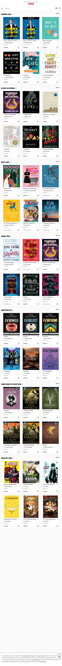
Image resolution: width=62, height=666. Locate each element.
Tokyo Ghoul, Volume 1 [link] (49, 484)
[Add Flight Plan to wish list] (38, 378)
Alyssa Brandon (8, 190)
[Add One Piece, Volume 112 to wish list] (38, 230)
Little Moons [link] (7, 371)
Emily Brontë (46, 412)
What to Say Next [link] (47, 40)
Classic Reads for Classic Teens (11, 384)
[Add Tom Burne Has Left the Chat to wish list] (57, 230)
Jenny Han (46, 116)
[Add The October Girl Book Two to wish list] (57, 196)
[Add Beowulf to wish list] (57, 452)
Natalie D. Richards (9, 264)
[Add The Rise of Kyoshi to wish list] (38, 492)
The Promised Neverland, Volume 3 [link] (50, 519)
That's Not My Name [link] (48, 149)
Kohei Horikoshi (8, 486)
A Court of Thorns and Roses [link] (30, 262)
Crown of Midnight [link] (47, 297)
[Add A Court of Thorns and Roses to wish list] (38, 270)
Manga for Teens (6, 458)
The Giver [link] (6, 149)
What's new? (5, 162)
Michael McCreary (9, 42)
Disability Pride (6, 14)
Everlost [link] (25, 336)
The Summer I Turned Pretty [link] (50, 114)
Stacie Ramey (27, 77)
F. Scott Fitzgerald (9, 447)
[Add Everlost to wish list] (38, 344)
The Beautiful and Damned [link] (11, 445)
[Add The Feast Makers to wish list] (57, 378)
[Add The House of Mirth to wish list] (38, 418)
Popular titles (5, 236)
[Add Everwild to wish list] (18, 344)
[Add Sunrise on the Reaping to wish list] (18, 122)
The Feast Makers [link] (47, 371)
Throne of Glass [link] (8, 297)
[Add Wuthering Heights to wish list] (57, 418)
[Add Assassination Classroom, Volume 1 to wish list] (18, 526)
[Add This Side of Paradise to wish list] (38, 452)
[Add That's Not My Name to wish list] (57, 156)
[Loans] (56, 8)
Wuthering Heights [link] (48, 410)
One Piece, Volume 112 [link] (29, 223)
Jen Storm (7, 373)
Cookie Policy (42, 661)
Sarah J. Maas (28, 264)
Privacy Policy (40, 656)
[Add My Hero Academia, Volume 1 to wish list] (18, 492)
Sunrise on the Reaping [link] (10, 114)
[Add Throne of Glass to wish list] (18, 304)
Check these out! (6, 310)
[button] (18, 41)
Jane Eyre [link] (6, 410)
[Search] (2, 8)
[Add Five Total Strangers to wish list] (18, 270)
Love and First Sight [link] (48, 75)
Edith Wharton (28, 412)
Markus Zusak (28, 116)
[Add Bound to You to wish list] (18, 196)
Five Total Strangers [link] (9, 262)
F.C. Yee (26, 486)
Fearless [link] (25, 297)
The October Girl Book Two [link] (50, 188)
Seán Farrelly (47, 225)
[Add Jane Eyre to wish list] (18, 418)
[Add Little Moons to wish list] (18, 378)
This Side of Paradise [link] (28, 445)
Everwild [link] (6, 336)
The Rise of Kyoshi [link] (28, 484)
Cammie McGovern (9, 77)
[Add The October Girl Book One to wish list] (18, 230)
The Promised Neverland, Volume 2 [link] (30, 519)
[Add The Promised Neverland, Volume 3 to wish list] (57, 526)
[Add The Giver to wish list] (18, 156)
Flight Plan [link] (26, 371)
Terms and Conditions (28, 656)
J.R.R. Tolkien (27, 151)
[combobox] (27, 8)
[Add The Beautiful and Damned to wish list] (18, 452)
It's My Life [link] (26, 75)
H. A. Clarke (46, 373)
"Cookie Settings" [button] (35, 659)
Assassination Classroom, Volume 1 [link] (11, 519)
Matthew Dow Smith (48, 190)
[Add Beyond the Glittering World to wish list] (38, 196)
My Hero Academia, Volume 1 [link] (11, 484)
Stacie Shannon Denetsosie (30, 190)
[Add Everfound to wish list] (57, 344)
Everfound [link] (45, 336)
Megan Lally (46, 151)
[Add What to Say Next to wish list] (57, 48)
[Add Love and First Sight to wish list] (57, 82)
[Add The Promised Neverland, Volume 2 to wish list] (38, 526)
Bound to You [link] (7, 188)
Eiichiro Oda (27, 225)
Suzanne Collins (8, 116)
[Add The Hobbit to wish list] (38, 156)
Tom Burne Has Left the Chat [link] (50, 223)
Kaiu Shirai (27, 521)
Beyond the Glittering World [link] (30, 188)
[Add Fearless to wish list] (38, 304)
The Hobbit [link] (26, 149)
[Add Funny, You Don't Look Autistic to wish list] (18, 48)
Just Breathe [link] (7, 75)
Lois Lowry (7, 151)
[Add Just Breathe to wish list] (18, 82)
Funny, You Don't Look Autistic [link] (11, 40)
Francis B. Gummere (48, 447)
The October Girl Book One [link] (11, 223)
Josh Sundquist (47, 77)
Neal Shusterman (9, 338)
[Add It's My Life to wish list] (38, 82)
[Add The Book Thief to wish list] (38, 122)
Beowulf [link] (45, 445)
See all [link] (58, 13)
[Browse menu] (59, 8)
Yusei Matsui (8, 521)
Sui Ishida (46, 486)
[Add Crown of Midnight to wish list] (57, 304)
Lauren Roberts (28, 299)
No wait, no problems (8, 88)
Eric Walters (27, 373)
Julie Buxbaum (47, 42)
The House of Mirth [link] (28, 410)
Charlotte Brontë (8, 412)
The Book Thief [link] (27, 114)
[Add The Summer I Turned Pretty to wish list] (57, 122)
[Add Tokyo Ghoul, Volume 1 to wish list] (57, 492)
